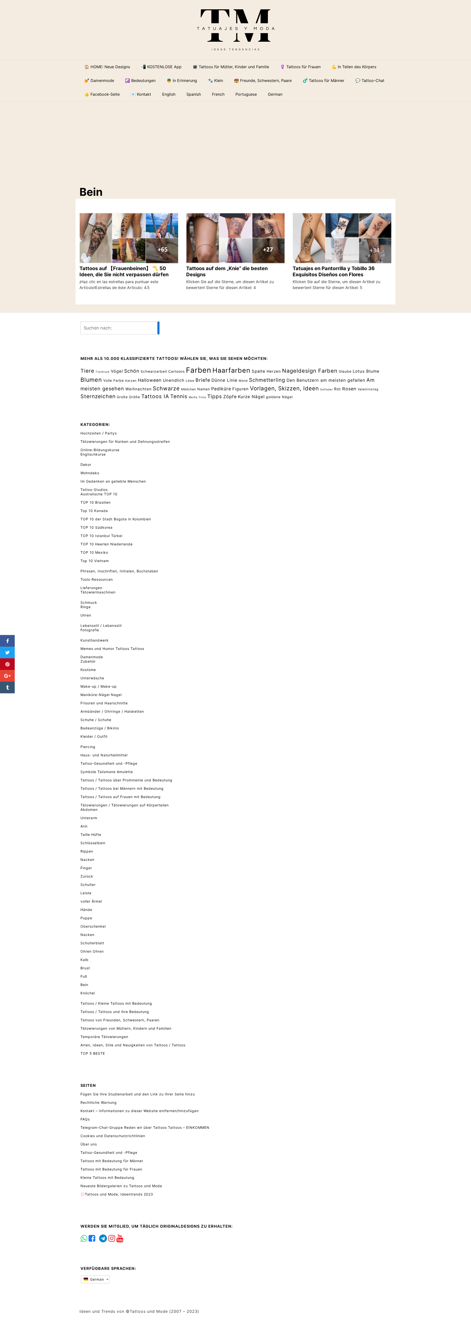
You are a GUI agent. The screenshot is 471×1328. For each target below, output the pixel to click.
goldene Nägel (279, 397)
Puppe (86, 918)
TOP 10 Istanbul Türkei (101, 536)
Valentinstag (368, 389)
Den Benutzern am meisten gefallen (326, 380)
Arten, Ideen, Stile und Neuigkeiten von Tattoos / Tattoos (132, 1045)
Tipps (214, 396)
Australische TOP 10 (99, 494)
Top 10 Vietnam (94, 561)
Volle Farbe (113, 380)
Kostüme (88, 670)
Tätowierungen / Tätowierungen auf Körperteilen (124, 805)
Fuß (83, 976)
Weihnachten (138, 389)
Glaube (345, 371)
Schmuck (88, 602)
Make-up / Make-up (98, 686)
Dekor (85, 464)
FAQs (85, 1119)
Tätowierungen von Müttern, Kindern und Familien (125, 1028)
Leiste (86, 893)
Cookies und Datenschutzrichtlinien (112, 1136)
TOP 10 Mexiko (94, 552)
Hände (86, 909)
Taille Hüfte (90, 834)
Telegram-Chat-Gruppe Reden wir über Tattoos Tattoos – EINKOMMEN (144, 1127)
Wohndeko (89, 473)
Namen (203, 389)
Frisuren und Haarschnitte (104, 703)
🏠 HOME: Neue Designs (107, 66)
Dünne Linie (224, 380)
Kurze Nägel (251, 396)
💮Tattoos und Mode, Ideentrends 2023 (116, 1194)
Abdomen (89, 809)
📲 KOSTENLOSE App (161, 66)
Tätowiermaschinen (98, 592)
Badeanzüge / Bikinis (99, 728)
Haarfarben (231, 370)
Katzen (131, 380)
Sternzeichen (98, 396)
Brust (85, 968)
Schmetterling (267, 380)
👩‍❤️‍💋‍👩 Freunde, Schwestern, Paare (263, 80)
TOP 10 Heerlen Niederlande (106, 544)
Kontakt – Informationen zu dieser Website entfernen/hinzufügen (139, 1111)
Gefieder (326, 389)
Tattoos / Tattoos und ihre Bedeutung (114, 1012)
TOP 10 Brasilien (95, 502)
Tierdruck (102, 371)
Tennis (178, 396)
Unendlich (173, 380)
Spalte (258, 371)
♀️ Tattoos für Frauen (300, 66)
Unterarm (88, 818)
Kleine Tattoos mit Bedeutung (107, 1177)
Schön (131, 371)
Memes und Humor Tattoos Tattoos (112, 648)
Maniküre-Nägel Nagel (101, 695)
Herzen (274, 371)
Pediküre (221, 388)
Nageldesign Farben (310, 371)
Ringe (85, 607)
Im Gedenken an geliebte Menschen (113, 481)
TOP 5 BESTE (92, 1053)
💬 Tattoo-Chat (369, 80)
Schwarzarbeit (154, 371)
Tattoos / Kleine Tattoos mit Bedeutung (116, 1003)
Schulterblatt (92, 943)
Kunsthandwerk (94, 640)
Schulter (88, 884)
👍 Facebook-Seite (102, 94)
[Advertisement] (239, 139)
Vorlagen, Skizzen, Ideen (284, 388)
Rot (337, 389)
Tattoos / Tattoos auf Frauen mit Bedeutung (120, 797)
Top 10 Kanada (94, 511)
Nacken (87, 859)
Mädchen (188, 389)
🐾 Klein (215, 80)
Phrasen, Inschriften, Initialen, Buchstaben (119, 571)
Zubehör (88, 661)
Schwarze (166, 388)
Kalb (84, 960)
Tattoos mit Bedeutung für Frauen (111, 1169)
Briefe (203, 380)
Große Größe (128, 397)
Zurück (86, 876)
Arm (84, 826)
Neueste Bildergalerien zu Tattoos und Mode (121, 1186)
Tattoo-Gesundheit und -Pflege (108, 763)
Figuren (240, 388)
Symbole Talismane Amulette (106, 772)
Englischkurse (93, 454)
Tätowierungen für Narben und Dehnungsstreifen (125, 441)
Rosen (349, 388)
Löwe (190, 380)
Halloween (150, 380)
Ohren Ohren (92, 951)
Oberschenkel (93, 926)
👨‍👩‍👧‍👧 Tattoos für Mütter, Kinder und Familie (231, 66)
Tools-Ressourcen (96, 579)
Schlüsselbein (92, 843)
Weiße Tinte (197, 397)
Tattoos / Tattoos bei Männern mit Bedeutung (122, 788)
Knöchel (87, 993)
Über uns (88, 1144)
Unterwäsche (92, 678)
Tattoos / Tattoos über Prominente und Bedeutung (126, 780)
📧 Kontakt (141, 94)
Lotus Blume (366, 371)
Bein (84, 985)
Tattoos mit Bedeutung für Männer (111, 1161)
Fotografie (89, 630)
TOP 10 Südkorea (96, 527)
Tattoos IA (155, 396)
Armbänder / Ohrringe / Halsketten (112, 711)
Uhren (85, 615)
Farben (198, 370)
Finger (86, 868)
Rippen (86, 851)
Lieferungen (91, 588)
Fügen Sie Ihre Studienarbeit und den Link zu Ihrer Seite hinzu (137, 1094)
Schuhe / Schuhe (95, 720)
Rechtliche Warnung (98, 1102)
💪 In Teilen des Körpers (354, 66)
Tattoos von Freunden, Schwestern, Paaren (119, 1020)
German (96, 1279)
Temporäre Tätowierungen (104, 1037)
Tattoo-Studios (94, 489)
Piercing (87, 747)
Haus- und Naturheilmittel (104, 755)
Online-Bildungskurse (99, 450)
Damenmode (91, 657)
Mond (243, 380)
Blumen (91, 379)
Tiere (87, 371)
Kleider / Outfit (94, 736)
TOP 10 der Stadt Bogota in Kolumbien (115, 519)
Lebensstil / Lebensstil (101, 625)
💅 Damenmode (99, 80)
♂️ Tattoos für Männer (323, 80)
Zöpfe (230, 396)
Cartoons (176, 371)
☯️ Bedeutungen (140, 80)
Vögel (117, 371)
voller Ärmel (91, 901)
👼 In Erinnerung (182, 80)
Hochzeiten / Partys (98, 433)
